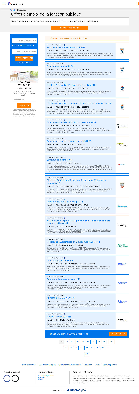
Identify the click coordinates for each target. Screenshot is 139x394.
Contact (97, 365)
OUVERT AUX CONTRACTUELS (24, 45)
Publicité (40, 379)
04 (77, 341)
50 (87, 347)
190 (111, 341)
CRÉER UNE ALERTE (118, 334)
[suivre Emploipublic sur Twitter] (15, 378)
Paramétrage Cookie (110, 365)
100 (87, 354)
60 (92, 347)
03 (72, 341)
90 (108, 347)
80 (103, 347)
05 (83, 341)
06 (88, 341)
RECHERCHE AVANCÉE (24, 63)
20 (71, 347)
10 (65, 347)
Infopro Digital (30, 113)
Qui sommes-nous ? (29, 365)
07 (93, 341)
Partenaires (88, 365)
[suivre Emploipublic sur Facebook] (6, 378)
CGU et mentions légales (47, 365)
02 (67, 341)
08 (99, 341)
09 (104, 341)
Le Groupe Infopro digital (45, 375)
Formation (41, 377)
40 (81, 347)
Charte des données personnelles (28, 117)
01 (62, 341)
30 (76, 347)
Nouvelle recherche (69, 28)
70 (97, 347)
